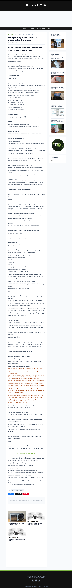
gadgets (21, 490)
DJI (12, 490)
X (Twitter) (18, 493)
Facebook (11, 493)
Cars (49, 28)
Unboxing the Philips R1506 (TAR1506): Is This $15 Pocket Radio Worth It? (57, 37)
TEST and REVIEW (36, 5)
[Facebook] (33, 580)
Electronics (31, 28)
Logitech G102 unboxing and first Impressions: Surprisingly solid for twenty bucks (57, 57)
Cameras (44, 28)
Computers (38, 28)
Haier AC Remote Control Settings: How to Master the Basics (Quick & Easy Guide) (57, 105)
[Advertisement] (36, 19)
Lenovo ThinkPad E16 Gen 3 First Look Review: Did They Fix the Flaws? (57, 88)
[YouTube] (39, 580)
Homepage (24, 28)
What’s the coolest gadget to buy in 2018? (26, 453)
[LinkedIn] (36, 580)
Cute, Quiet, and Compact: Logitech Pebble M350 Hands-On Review (57, 121)
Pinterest (26, 493)
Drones (16, 490)
